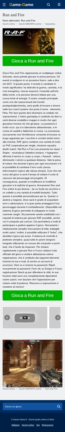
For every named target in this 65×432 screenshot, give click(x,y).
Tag (38, 425)
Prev (7, 317)
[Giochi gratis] (21, 4)
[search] (58, 406)
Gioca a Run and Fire (32, 60)
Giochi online (28, 425)
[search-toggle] (48, 4)
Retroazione (47, 425)
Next (58, 317)
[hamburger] (4, 4)
